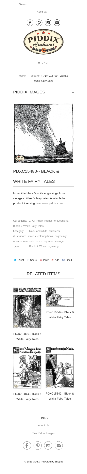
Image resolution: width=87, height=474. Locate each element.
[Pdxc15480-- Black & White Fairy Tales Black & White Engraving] (43, 133)
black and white (38, 231)
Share (33, 260)
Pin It (46, 260)
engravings (61, 236)
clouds (32, 236)
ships (39, 241)
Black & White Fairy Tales (28, 225)
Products (34, 75)
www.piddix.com (52, 203)
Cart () (42, 12)
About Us (43, 425)
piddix (36, 461)
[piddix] (43, 42)
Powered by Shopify (52, 461)
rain (25, 241)
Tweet (20, 260)
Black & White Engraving (43, 246)
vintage (59, 241)
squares (48, 241)
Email (69, 260)
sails (32, 241)
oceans (17, 241)
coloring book (45, 236)
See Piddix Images (43, 433)
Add (57, 260)
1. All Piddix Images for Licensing (48, 220)
